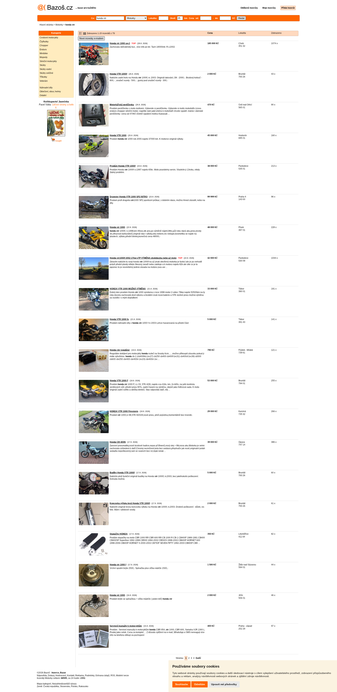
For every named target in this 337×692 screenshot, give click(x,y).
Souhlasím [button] (181, 684)
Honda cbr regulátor (120, 350)
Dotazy (51, 675)
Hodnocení (60, 675)
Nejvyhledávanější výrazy (64, 684)
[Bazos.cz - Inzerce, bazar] (55, 10)
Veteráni (44, 81)
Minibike (44, 53)
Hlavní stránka (46, 25)
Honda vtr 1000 (117, 227)
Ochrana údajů (102, 675)
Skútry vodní (45, 69)
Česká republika (51, 686)
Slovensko (65, 686)
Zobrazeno (276, 33)
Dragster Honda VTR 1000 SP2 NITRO (128, 196)
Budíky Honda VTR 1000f (122, 472)
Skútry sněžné (46, 73)
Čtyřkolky (44, 41)
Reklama (79, 675)
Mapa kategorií (44, 684)
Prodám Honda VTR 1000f (123, 166)
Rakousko (83, 686)
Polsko (74, 686)
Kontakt (70, 675)
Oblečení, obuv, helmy (50, 91)
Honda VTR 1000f (118, 74)
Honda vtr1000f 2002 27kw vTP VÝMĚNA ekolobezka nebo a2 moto (143, 258)
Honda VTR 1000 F (119, 380)
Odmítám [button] (199, 684)
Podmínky (89, 675)
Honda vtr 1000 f (118, 564)
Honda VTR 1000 (118, 135)
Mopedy (43, 57)
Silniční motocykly (48, 61)
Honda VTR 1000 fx (119, 319)
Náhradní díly (46, 87)
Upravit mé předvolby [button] (224, 684)
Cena (210, 33)
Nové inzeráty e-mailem (91, 38)
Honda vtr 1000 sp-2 (120, 43)
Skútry (43, 65)
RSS (113, 675)
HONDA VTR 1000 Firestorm (124, 411)
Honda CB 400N (118, 442)
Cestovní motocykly (49, 37)
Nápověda (42, 675)
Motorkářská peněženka (122, 104)
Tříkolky (43, 77)
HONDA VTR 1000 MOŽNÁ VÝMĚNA (128, 289)
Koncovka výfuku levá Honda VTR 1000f (130, 503)
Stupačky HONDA (119, 534)
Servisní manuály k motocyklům (126, 626)
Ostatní (43, 95)
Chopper (44, 45)
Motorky (59, 25)
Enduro (43, 49)
